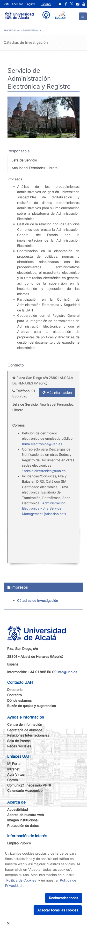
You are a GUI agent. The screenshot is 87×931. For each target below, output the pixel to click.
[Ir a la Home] (19, 13)
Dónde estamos (19, 700)
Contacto (14, 695)
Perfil (5, 4)
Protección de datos (23, 825)
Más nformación (58, 392)
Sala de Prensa (19, 741)
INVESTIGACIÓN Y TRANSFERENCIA (22, 30)
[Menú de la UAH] (83, 16)
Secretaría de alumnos (24, 730)
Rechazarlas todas (63, 898)
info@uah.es (67, 672)
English (30, 4)
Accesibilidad (17, 809)
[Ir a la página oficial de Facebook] (65, 4)
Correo (12, 780)
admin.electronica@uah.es (44, 471)
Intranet (13, 769)
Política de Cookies (21, 880)
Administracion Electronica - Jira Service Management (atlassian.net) (44, 508)
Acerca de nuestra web (25, 815)
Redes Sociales (19, 746)
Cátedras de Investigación (37, 600)
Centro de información (24, 724)
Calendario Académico (25, 790)
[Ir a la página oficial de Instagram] (78, 4)
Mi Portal (14, 763)
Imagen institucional (22, 820)
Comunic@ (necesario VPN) (29, 785)
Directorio (14, 690)
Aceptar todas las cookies (57, 910)
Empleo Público (19, 843)
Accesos (17, 4)
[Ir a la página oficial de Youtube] (84, 4)
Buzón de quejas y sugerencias (31, 706)
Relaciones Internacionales (28, 735)
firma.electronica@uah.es (42, 444)
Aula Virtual (16, 774)
